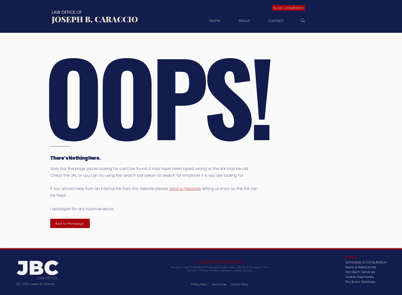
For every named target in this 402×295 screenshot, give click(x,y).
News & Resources (360, 267)
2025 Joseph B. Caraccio (39, 284)
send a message (185, 188)
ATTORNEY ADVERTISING (220, 262)
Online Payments (359, 277)
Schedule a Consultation (366, 262)
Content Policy (239, 284)
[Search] (303, 21)
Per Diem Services (360, 272)
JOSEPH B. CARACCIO (95, 19)
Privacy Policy (199, 284)
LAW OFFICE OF (67, 12)
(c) (19, 284)
